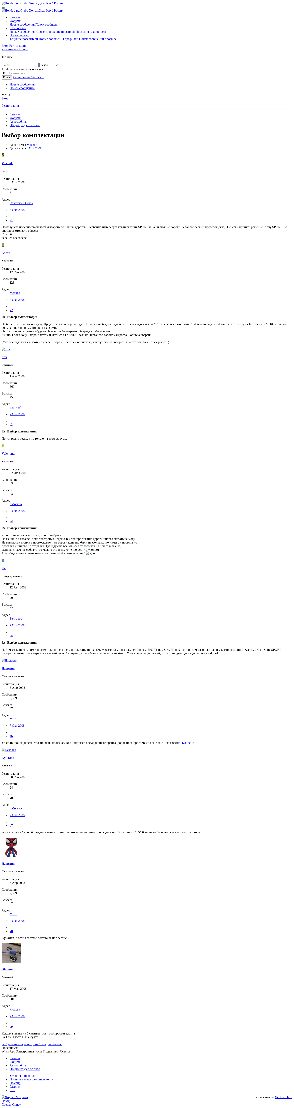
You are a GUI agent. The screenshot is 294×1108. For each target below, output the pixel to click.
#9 (11, 1026)
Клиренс (188, 742)
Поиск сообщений (47, 24)
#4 (11, 521)
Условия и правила (22, 1075)
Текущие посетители (24, 39)
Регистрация (10, 105)
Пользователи (19, 35)
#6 (11, 736)
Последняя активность (91, 31)
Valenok (32, 144)
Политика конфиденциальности (31, 1079)
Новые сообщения (22, 24)
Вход (5, 98)
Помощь (15, 1083)
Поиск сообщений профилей (98, 39)
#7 (11, 825)
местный (16, 407)
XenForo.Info (283, 1097)
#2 (11, 310)
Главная (15, 17)
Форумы (15, 21)
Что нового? (18, 28)
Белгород (16, 618)
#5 (11, 635)
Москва (15, 293)
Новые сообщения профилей (55, 31)
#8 (11, 931)
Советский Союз (21, 203)
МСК (13, 718)
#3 (11, 424)
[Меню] (3, 8)
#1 (11, 220)
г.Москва (16, 504)
